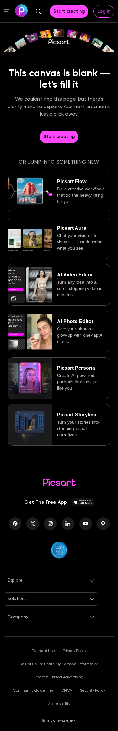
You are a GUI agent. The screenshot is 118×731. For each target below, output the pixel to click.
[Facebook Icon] (15, 523)
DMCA (66, 690)
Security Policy (92, 690)
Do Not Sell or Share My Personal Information (59, 664)
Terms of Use (43, 650)
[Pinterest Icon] (103, 523)
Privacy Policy (74, 650)
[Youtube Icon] (85, 523)
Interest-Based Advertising (59, 677)
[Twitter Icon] (32, 523)
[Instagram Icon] (50, 523)
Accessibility (59, 703)
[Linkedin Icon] (68, 523)
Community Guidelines (33, 690)
